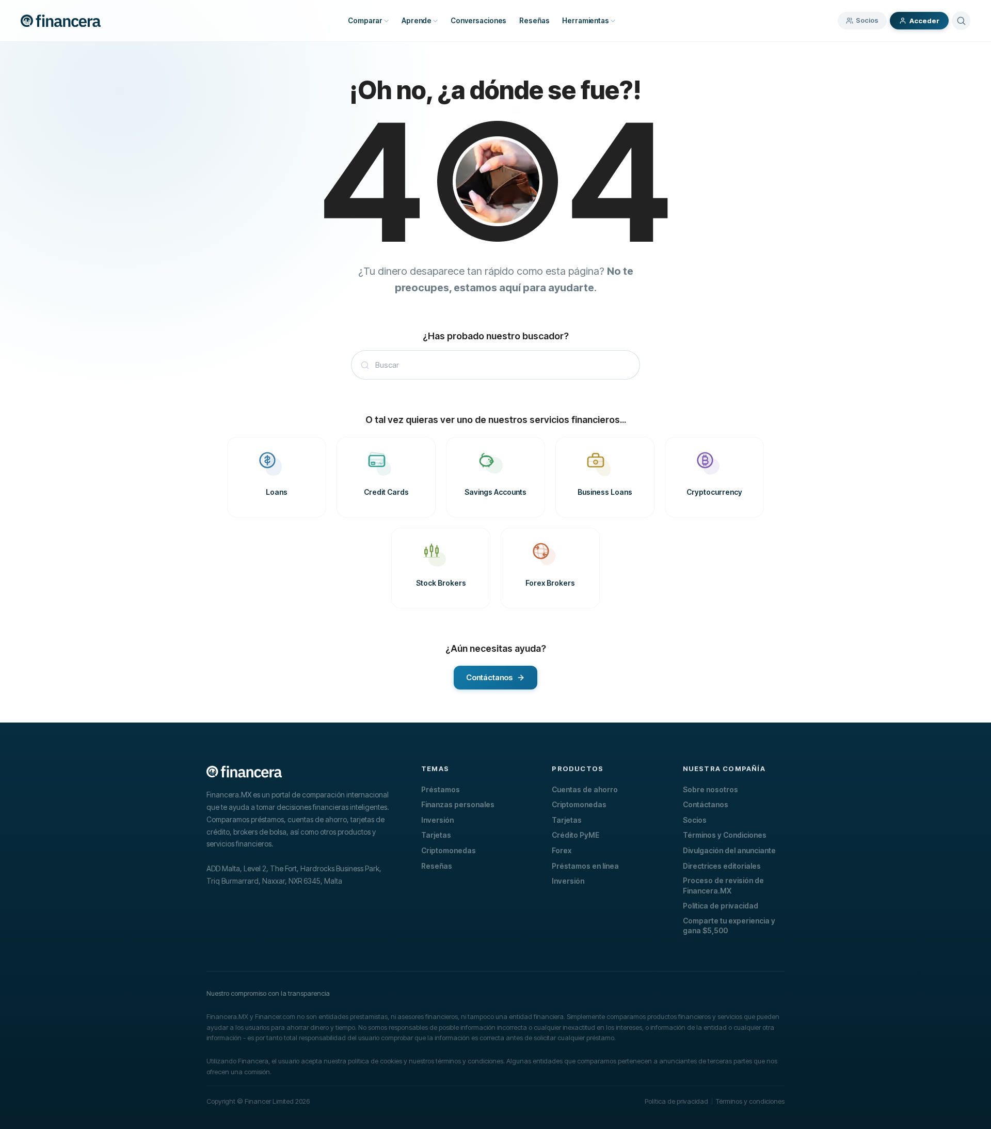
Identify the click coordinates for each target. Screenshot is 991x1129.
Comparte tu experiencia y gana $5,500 (729, 925)
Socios (867, 20)
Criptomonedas (448, 850)
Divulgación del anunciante (729, 850)
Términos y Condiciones (724, 834)
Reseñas (436, 865)
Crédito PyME (575, 834)
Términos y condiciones (750, 1101)
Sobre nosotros (710, 789)
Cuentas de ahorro (585, 789)
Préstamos (440, 789)
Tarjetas (436, 834)
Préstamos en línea (585, 865)
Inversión (437, 820)
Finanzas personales (457, 804)
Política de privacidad (720, 905)
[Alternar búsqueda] (961, 20)
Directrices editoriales (722, 865)
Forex (561, 850)
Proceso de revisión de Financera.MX (723, 885)
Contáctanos (705, 804)
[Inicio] (61, 20)
